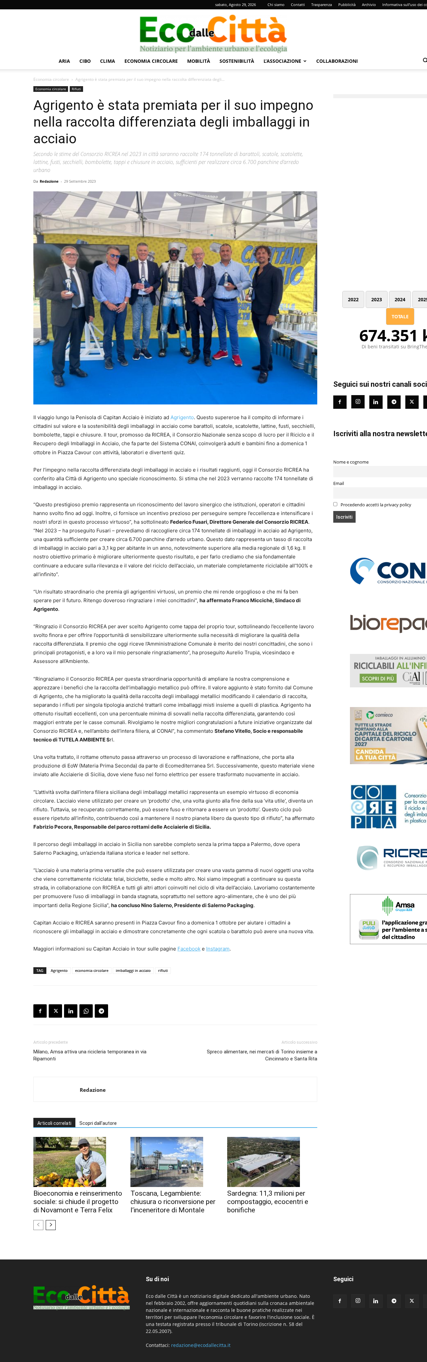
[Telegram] (101, 1011)
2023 (376, 299)
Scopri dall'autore (98, 1123)
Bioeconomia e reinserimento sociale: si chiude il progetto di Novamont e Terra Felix (77, 1201)
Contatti (298, 4)
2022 (353, 299)
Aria (64, 61)
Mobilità (198, 61)
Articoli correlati (54, 1123)
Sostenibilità (237, 61)
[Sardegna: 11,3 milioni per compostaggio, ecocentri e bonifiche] (272, 1162)
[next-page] (51, 1225)
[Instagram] (358, 401)
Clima (107, 61)
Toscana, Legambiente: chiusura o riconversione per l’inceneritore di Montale (173, 1201)
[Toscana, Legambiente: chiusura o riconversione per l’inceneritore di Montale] (175, 1162)
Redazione (49, 181)
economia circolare (91, 970)
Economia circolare (151, 61)
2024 (400, 299)
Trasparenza (321, 4)
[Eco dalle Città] (213, 31)
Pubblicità (347, 4)
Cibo (85, 61)
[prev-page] (38, 1225)
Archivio (369, 4)
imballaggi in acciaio (133, 970)
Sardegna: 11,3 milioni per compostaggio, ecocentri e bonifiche (267, 1201)
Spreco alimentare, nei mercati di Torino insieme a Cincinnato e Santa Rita (262, 1055)
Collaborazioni (337, 61)
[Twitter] (412, 402)
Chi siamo (276, 4)
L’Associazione (282, 61)
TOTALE (400, 316)
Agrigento (182, 417)
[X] (55, 1011)
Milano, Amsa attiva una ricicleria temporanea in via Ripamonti (89, 1055)
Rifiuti (76, 89)
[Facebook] (40, 1011)
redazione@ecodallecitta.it (201, 1345)
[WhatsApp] (86, 1011)
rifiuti (163, 970)
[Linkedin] (70, 1011)
